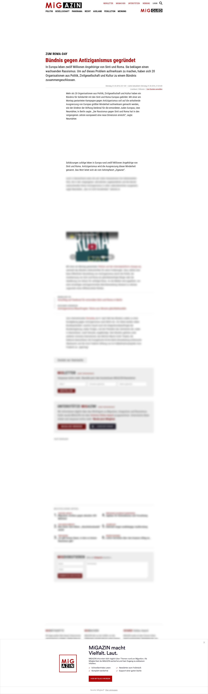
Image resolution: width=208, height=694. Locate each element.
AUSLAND (97, 11)
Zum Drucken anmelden (154, 89)
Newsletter (108, 3)
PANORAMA (77, 11)
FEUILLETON (109, 11)
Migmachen (120, 3)
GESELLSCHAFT (62, 11)
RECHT (88, 11)
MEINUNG (122, 11)
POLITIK (49, 11)
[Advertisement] (104, 32)
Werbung (146, 3)
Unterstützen (134, 3)
